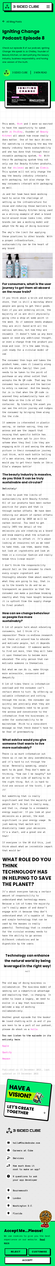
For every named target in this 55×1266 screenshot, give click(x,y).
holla (34, 1029)
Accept (27, 1260)
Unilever (18, 168)
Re (40, 156)
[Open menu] (48, 6)
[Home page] (21, 6)
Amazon (6, 1058)
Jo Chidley (16, 132)
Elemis (44, 168)
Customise (39, 1251)
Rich (20, 124)
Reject (15, 1251)
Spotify (7, 1052)
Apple (5, 1046)
